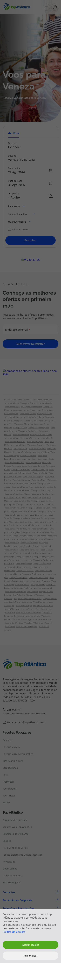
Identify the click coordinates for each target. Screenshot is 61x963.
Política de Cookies (14, 932)
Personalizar (30, 955)
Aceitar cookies (30, 944)
